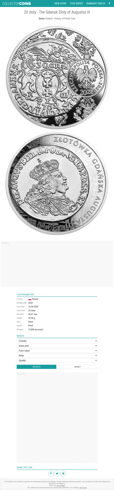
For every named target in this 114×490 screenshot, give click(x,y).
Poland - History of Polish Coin (60, 18)
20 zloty (31, 310)
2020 (30, 303)
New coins (60, 3)
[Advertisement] (57, 265)
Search (36, 367)
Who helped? (61, 486)
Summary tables (95, 3)
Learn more (83, 488)
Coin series (76, 3)
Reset (77, 367)
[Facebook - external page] (109, 3)
